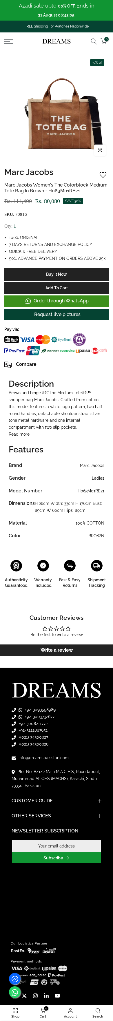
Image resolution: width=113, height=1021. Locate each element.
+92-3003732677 (39, 716)
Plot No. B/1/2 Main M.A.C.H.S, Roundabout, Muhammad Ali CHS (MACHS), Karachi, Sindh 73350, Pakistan (56, 778)
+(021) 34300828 (32, 744)
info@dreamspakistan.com (43, 757)
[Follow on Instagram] (35, 995)
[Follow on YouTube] (57, 995)
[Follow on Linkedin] (46, 995)
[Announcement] (56, 10)
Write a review (57, 650)
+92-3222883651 (32, 730)
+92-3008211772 (32, 723)
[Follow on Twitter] (24, 995)
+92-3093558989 (40, 709)
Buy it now (56, 274)
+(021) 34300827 (32, 737)
